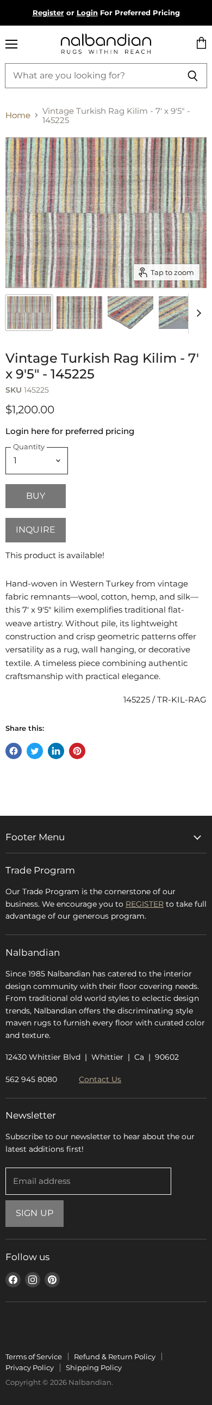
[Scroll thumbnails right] (196, 313)
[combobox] (91, 75)
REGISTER (145, 904)
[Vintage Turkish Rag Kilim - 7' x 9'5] (79, 312)
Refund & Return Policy (114, 1356)
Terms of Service (33, 1356)
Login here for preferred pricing (69, 431)
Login (87, 12)
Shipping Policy (94, 1367)
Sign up (34, 1213)
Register (48, 12)
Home (17, 115)
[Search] (192, 75)
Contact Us (100, 1079)
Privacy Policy (29, 1367)
